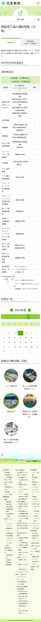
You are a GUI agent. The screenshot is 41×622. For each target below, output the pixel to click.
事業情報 (20, 15)
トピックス (20, 579)
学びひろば (35, 504)
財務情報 (7, 492)
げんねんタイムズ (22, 571)
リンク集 (34, 548)
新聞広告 (35, 482)
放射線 (36, 516)
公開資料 (8, 560)
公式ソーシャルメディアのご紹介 (35, 526)
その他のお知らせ (22, 591)
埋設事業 (8, 504)
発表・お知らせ (20, 574)
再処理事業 (9, 507)
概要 (5, 499)
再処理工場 (10, 42)
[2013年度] (29, 310)
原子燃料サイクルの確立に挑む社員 (23, 480)
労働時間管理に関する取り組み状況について (23, 596)
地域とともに (21, 557)
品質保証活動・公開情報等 (8, 550)
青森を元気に (23, 569)
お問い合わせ (35, 546)
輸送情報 (8, 565)
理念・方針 (7, 480)
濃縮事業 (8, 502)
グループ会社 (8, 494)
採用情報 (34, 531)
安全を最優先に (21, 501)
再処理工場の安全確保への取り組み (23, 506)
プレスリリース (21, 577)
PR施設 (34, 496)
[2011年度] (11, 310)
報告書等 (8, 562)
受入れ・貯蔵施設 (30, 42)
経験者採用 (35, 536)
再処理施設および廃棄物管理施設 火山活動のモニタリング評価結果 (23, 516)
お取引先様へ (35, 543)
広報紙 (34, 484)
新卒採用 (35, 533)
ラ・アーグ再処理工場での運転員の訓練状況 (23, 497)
